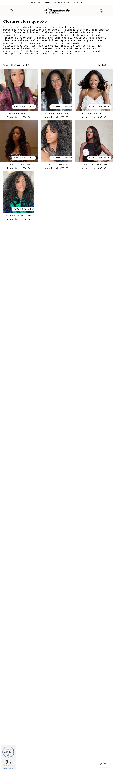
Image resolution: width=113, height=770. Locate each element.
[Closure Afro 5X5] (56, 141)
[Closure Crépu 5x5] (56, 90)
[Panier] (108, 11)
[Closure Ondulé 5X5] (94, 90)
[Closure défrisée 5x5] (94, 141)
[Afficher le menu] (5, 11)
